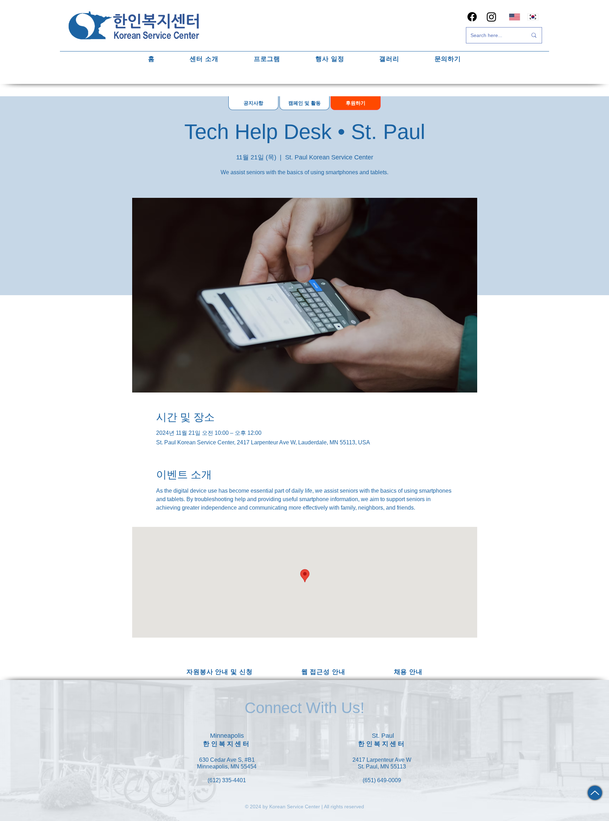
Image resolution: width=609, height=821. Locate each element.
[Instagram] (491, 17)
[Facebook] (472, 17)
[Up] (595, 793)
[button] (204, 59)
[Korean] (533, 17)
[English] (514, 17)
